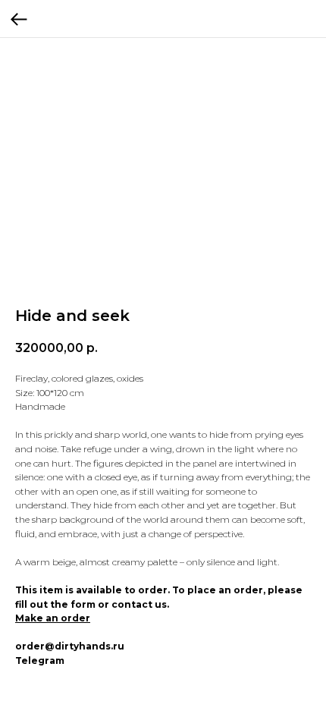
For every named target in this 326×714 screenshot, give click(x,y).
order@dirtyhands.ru (69, 646)
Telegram (39, 660)
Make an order (52, 618)
